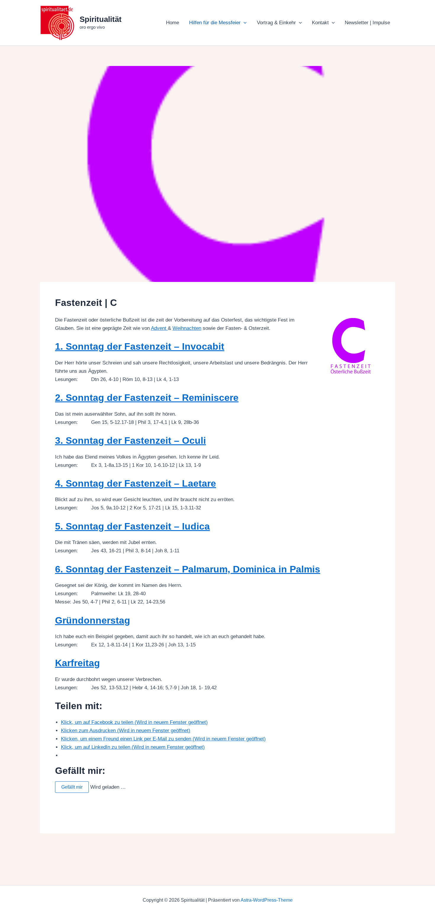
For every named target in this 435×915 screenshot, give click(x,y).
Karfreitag (77, 663)
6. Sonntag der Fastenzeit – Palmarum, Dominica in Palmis (187, 569)
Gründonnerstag (92, 620)
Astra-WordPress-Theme (267, 900)
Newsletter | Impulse (367, 22)
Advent (159, 328)
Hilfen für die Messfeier (215, 22)
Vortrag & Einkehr (276, 22)
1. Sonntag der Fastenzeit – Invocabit (139, 346)
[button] (243, 23)
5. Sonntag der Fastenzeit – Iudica (132, 526)
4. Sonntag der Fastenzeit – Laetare (135, 483)
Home (172, 22)
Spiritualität (101, 19)
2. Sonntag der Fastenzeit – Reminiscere (147, 397)
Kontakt (320, 22)
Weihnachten (187, 328)
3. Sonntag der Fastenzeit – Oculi (130, 440)
